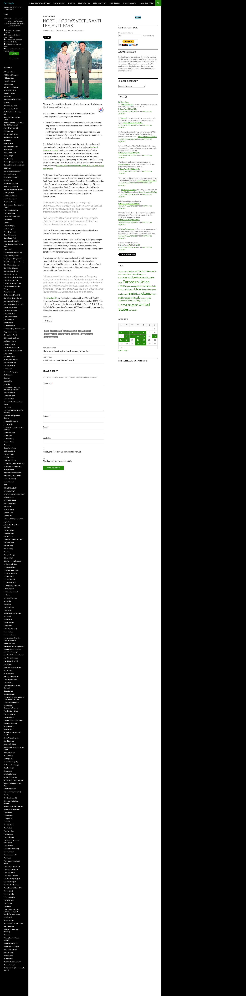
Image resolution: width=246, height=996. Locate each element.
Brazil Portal (8, 180)
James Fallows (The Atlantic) (13, 519)
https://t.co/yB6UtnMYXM (129, 245)
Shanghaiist (8, 771)
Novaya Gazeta (9, 673)
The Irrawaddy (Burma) (12, 866)
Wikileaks (7, 935)
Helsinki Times (9, 457)
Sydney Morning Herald (12, 809)
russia (136, 297)
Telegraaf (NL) (8, 819)
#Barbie (127, 192)
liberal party (151, 290)
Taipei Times (8, 812)
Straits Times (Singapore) (12, 792)
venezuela (133, 310)
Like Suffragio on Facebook (132, 361)
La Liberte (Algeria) (10, 564)
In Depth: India (114, 3)
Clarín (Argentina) (10, 232)
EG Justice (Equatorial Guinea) (14, 329)
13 (144, 336)
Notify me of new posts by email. (57, 461)
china (129, 274)
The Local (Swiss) (10, 872)
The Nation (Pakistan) (11, 876)
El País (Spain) (8, 353)
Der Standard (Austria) (11, 301)
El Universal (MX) (10, 363)
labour (138, 289)
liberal (144, 290)
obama (146, 293)
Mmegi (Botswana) (10, 629)
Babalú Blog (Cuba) (10, 153)
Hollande (146, 285)
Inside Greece (9, 497)
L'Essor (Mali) (8, 558)
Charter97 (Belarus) (11, 210)
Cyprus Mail (8, 249)
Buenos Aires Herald (11, 186)
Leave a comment (77, 30)
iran (120, 289)
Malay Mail (7, 616)
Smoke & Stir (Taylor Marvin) (13, 780)
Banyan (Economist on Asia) (13, 162)
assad (120, 271)
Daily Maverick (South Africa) (13, 262)
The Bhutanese (9, 834)
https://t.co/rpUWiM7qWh (129, 153)
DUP (46, 331)
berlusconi (133, 271)
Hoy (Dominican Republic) (12, 466)
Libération (7, 604)
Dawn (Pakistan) (9, 292)
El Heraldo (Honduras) (11, 338)
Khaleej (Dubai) (9, 543)
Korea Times (8, 549)
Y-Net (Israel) (8, 956)
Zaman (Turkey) (9, 965)
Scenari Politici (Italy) (11, 762)
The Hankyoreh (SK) (11, 855)
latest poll (51, 298)
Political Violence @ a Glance (13, 720)
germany (131, 286)
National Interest (9, 643)
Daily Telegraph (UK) (11, 280)
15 (155, 336)
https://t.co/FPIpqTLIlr (127, 109)
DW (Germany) (9, 319)
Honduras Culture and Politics (14, 463)
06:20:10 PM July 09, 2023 (127, 236)
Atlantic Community (11, 146)
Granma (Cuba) (9, 442)
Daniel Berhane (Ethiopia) (12, 283)
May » (126, 350)
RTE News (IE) (8, 756)
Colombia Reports (10, 235)
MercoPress (8, 626)
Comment (48, 383)
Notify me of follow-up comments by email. (62, 451)
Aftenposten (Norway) (11, 87)
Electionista (8, 369)
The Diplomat (8, 846)
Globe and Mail (9, 439)
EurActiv (7, 378)
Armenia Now (8, 131)
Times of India (8, 891)
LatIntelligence (9, 589)
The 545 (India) (9, 825)
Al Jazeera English (10, 90)
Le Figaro (7, 595)
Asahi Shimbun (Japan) (11, 137)
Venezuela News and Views (13, 923)
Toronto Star (8, 903)
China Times (8, 219)
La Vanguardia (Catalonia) (12, 586)
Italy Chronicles (9, 509)
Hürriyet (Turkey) (10, 479)
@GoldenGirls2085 (128, 190)
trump (143, 301)
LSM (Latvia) (8, 610)
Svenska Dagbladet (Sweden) (13, 806)
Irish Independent (10, 503)
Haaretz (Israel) (9, 454)
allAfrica (6, 103)
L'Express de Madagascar (12, 561)
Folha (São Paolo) (10, 396)
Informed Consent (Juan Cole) (14, 494)
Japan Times (8, 522)
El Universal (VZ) (9, 366)
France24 (7, 407)
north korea (85, 331)
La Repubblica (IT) (10, 579)
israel (124, 290)
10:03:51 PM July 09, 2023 (127, 222)
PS (155, 294)
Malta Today (8, 619)
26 (138, 344)
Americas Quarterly (11, 109)
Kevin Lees (62, 30)
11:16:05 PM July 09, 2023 (127, 183)
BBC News (7, 168)
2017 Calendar (59, 3)
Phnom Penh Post (10, 714)
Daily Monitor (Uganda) (12, 265)
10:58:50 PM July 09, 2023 (127, 206)
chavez (124, 274)
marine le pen (123, 294)
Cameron (143, 271)
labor (132, 290)
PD (153, 294)
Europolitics (8, 381)
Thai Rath (7, 822)
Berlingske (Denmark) (11, 177)
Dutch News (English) (11, 316)
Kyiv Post (7, 552)
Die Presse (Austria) (11, 307)
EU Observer (8, 375)
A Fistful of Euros (10, 72)
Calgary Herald (9, 193)
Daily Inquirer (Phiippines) (12, 259)
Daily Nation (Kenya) (11, 268)
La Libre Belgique (10, 567)
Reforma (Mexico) (10, 744)
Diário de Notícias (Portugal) (13, 304)
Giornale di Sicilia (10, 433)
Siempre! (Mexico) (10, 777)
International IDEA (10, 500)
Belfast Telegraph (10, 174)
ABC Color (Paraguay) (11, 75)
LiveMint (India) (9, 607)
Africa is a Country (10, 81)
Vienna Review (9, 926)
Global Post (8, 436)
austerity (125, 271)
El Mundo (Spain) (9, 344)
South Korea (49, 16)
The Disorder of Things (11, 849)
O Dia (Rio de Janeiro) (11, 679)
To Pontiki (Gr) (9, 900)
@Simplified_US (127, 104)
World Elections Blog (11, 943)
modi (139, 294)
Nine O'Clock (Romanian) (12, 667)
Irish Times (8, 506)
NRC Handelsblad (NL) (11, 676)
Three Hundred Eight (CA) (13, 888)
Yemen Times (8, 959)
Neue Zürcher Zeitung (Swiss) (14, 646)
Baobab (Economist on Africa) (14, 165)
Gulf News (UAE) (9, 451)
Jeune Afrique (9, 533)
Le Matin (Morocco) (10, 598)
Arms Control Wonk (11, 134)
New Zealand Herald (11, 661)
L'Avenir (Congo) (9, 555)
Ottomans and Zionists (11, 702)
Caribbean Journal (10, 202)
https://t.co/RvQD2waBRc (129, 169)
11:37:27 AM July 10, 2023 (127, 171)
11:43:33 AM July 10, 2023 (127, 139)
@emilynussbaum (128, 229)
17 (127, 340)
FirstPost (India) (9, 393)
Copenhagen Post (10, 238)
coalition (134, 274)
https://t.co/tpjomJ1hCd (147, 180)
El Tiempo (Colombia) (11, 359)
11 (132, 336)
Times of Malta (9, 894)
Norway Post (8, 670)
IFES (5, 485)
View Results (14, 59)
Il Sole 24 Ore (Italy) (10, 488)
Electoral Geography (11, 372)
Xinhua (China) (9, 952)
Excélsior (7, 384)
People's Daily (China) (11, 711)
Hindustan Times (10, 460)
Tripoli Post (7, 906)
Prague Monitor (9, 726)
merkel (132, 293)
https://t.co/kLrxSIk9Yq (147, 192)
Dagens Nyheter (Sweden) (13, 253)
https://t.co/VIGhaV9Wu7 (129, 203)
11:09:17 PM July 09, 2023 (127, 194)
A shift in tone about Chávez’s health (58, 358)
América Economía (10, 106)
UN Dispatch (8, 917)
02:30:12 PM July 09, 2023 (127, 247)
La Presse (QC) (9, 576)
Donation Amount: (125, 33)
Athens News (8, 143)
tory (138, 300)
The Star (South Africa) (11, 885)
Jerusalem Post (9, 530)
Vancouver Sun (9, 920)
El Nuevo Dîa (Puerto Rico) (13, 350)
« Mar (120, 350)
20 (144, 340)
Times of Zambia (9, 897)
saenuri (76, 334)
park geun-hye (50, 334)
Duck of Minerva (9, 313)
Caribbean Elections (10, 199)
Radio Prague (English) (11, 738)
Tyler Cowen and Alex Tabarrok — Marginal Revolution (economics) (12, 911)
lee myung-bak (70, 331)
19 (138, 340)
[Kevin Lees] (123, 102)
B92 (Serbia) (8, 149)
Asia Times (7, 140)
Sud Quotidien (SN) (10, 798)
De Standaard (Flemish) (12, 295)
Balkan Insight (8, 156)
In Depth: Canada (99, 3)
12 (138, 336)
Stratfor (6, 795)
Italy (128, 289)
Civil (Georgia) (9, 229)
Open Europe (8, 691)
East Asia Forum (9, 326)
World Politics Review (11, 946)
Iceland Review (9, 482)
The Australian (9, 831)
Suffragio (9, 3)
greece (138, 286)
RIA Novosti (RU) (9, 752)
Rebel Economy (9, 741)
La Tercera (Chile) (10, 582)
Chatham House (9, 213)
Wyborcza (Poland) (10, 949)
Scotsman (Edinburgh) (11, 765)
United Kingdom (128, 304)
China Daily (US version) (12, 216)
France (122, 286)
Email (46, 427)
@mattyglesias (124, 164)
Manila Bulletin (9, 622)
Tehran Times (8, 816)
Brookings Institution (11, 183)
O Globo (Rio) (8, 682)
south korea (87, 334)
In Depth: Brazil (84, 3)
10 (127, 336)
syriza (134, 301)
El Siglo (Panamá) (9, 356)
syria (129, 300)
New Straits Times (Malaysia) (14, 655)
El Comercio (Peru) (10, 335)
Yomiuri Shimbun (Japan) (12, 962)
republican (128, 298)
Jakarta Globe (8, 513)
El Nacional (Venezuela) (12, 347)
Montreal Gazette (10, 635)
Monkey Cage (8, 632)
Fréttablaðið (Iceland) (11, 421)
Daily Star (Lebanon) (10, 274)
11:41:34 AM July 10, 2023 (127, 155)
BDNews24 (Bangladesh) (12, 171)
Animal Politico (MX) (11, 128)
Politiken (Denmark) (11, 723)
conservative (127, 277)
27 (144, 344)
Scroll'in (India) (9, 768)
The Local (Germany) (11, 869)
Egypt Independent (10, 332)
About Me (71, 3)
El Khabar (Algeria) (10, 341)
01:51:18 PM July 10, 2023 (127, 125)
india (154, 286)
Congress (141, 274)
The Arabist (8, 828)
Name (46, 416)
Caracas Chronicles (10, 196)
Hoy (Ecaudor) (9, 469)
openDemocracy (9, 694)
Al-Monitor (7, 96)
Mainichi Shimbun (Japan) (12, 613)
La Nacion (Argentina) (11, 570)
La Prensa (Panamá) (10, 573)
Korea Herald (8, 546)
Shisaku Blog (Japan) (11, 774)
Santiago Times (9, 759)
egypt (120, 283)
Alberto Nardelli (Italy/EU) (12, 99)
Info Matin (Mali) (9, 491)
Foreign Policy (9, 399)
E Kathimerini (8, 323)
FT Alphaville (8, 424)
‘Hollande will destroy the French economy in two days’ (66, 349)
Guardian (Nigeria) (10, 448)
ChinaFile (7, 223)
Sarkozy (143, 298)
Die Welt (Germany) (11, 310)
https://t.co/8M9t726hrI (133, 123)
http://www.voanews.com (12, 473)
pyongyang (64, 334)
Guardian (7, 445)
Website (47, 438)
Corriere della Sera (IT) (11, 241)
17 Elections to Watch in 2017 (39, 3)
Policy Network (9, 717)
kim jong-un (56, 331)
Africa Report (8, 84)
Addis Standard (9, 78)
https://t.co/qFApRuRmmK (129, 220)
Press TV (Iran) (9, 729)
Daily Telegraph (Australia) (13, 277)
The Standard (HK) (10, 882)
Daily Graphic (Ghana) (11, 256)
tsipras (147, 301)
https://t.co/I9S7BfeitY (147, 136)
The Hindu (7, 858)
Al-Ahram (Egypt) (10, 93)
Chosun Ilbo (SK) (9, 226)
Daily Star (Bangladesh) (11, 271)
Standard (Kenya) (10, 789)
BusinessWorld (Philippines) (13, 189)
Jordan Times (8, 536)
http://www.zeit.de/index (12, 476)
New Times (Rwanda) (11, 658)
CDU (119, 274)
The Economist (9, 852)
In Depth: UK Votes (129, 3)
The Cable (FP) (9, 837)
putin (121, 297)
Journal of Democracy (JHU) (13, 539)
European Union (136, 281)
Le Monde (7, 601)
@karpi (124, 118)
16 (121, 340)
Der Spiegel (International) (13, 298)
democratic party (145, 277)
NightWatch (8, 664)
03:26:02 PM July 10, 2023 (127, 111)
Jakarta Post (8, 516)
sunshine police (51, 337)
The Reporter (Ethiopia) (12, 879)
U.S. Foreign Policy (147, 3)
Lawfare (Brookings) (11, 592)
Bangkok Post (8, 159)
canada (152, 271)
